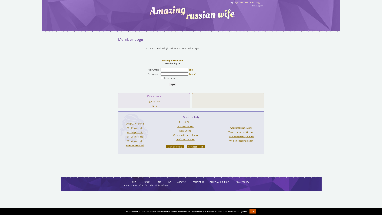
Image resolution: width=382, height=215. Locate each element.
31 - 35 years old (135, 136)
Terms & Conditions (219, 182)
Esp (246, 2)
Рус (236, 2)
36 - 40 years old (135, 141)
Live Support (257, 5)
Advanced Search (196, 146)
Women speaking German (241, 132)
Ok (253, 211)
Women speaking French (241, 136)
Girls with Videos (185, 126)
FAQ (169, 182)
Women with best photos (185, 135)
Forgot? (192, 74)
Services (146, 182)
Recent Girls (185, 122)
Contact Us (198, 182)
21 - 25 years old (135, 128)
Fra (241, 2)
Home (133, 182)
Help (159, 182)
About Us (181, 182)
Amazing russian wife (172, 60)
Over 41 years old (135, 145)
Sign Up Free (154, 101)
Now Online (185, 130)
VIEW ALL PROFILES (175, 146)
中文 (258, 2)
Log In (154, 106)
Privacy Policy (242, 182)
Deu (252, 2)
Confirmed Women (185, 139)
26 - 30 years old (135, 132)
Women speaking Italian (241, 140)
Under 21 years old (134, 123)
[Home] (192, 12)
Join (191, 69)
